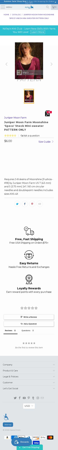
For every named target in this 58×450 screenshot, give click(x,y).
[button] (55, 15)
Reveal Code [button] (41, 35)
